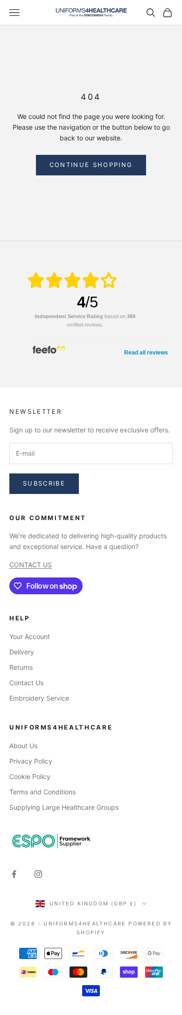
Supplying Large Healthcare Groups (64, 807)
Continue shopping (91, 164)
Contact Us (26, 683)
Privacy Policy (30, 761)
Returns (21, 667)
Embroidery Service (39, 698)
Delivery (21, 652)
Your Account (29, 636)
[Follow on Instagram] (38, 874)
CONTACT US (30, 565)
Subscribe (44, 483)
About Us (23, 746)
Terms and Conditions (42, 792)
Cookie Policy (29, 776)
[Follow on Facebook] (14, 874)
